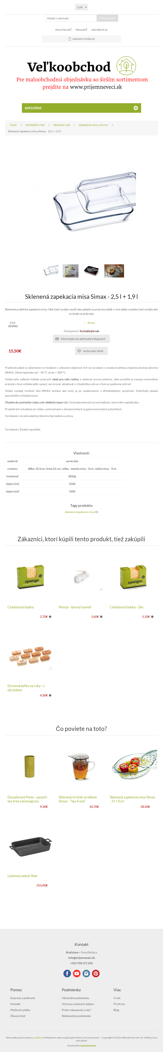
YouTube (77, 973)
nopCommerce (88, 1045)
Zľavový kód (17, 1016)
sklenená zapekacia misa (79, 512)
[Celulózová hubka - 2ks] (132, 576)
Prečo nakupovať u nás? (76, 1010)
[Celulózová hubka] (30, 576)
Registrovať (63, 29)
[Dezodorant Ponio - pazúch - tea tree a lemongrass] (30, 766)
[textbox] (71, 18)
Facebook (67, 973)
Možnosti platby (20, 1010)
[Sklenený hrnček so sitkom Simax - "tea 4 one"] (81, 766)
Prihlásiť (81, 29)
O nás (117, 998)
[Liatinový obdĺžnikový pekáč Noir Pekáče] (30, 845)
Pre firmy (119, 1004)
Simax (91, 322)
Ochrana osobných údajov (78, 1004)
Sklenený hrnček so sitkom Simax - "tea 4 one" (78, 799)
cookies (37, 1037)
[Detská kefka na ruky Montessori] (30, 655)
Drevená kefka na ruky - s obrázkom (26, 688)
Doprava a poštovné (22, 998)
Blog (116, 1010)
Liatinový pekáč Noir (23, 876)
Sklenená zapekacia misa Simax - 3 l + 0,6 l (132, 799)
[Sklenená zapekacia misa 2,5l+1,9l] (49, 271)
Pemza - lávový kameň (75, 607)
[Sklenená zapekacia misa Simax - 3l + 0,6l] (132, 766)
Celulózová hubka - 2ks (126, 607)
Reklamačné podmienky (76, 1016)
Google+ (96, 973)
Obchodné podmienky (75, 998)
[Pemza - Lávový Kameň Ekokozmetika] (81, 576)
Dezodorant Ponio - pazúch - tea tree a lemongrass (28, 799)
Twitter (86, 973)
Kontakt (15, 1004)
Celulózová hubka (21, 607)
